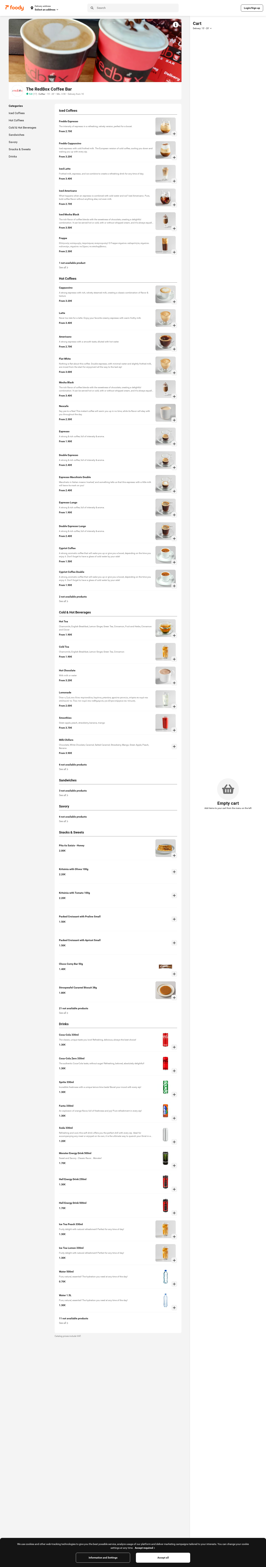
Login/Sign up (252, 8)
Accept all (163, 1557)
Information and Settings (103, 1557)
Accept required (144, 1547)
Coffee (42, 94)
